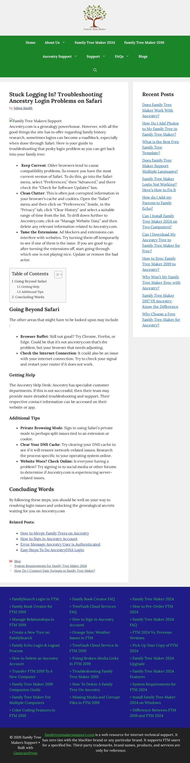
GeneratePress (25, 753)
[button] (55, 43)
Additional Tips (32, 292)
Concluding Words (29, 297)
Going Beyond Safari (31, 281)
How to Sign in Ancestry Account (48, 538)
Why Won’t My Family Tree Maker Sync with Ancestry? (161, 282)
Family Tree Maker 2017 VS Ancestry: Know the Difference (160, 301)
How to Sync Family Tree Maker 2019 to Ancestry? (159, 264)
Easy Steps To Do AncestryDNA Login (52, 549)
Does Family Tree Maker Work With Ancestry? (157, 110)
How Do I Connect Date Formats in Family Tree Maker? (54, 571)
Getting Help (30, 287)
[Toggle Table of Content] (56, 274)
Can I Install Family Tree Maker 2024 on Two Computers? (159, 221)
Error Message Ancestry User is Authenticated (60, 544)
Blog (17, 561)
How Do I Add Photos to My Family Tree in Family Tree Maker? (160, 129)
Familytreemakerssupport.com (69, 734)
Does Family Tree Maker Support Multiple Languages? (160, 166)
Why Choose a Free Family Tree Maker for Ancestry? (161, 319)
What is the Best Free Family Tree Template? (160, 147)
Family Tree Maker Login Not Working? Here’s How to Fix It (159, 184)
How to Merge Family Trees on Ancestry (54, 533)
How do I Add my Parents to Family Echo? (157, 203)
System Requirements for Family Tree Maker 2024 (50, 566)
